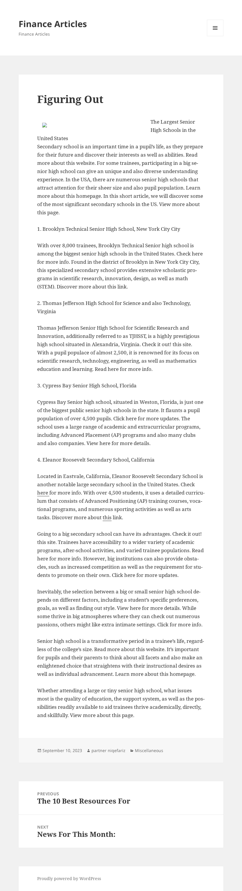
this (107, 517)
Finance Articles (53, 23)
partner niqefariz (108, 750)
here (43, 492)
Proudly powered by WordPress (69, 878)
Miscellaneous (149, 750)
